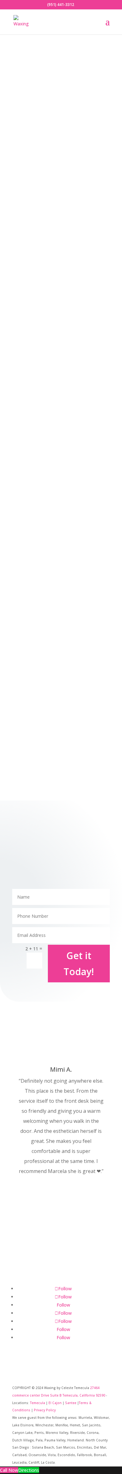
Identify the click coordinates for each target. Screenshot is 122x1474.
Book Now (34, 1260)
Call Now (9, 1470)
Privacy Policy (45, 1410)
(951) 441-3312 (60, 4)
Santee (70, 1403)
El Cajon (55, 1403)
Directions (28, 1470)
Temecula (37, 1403)
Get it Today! (79, 963)
